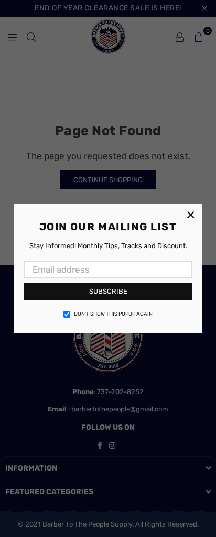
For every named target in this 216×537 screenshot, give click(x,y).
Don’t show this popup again (113, 314)
